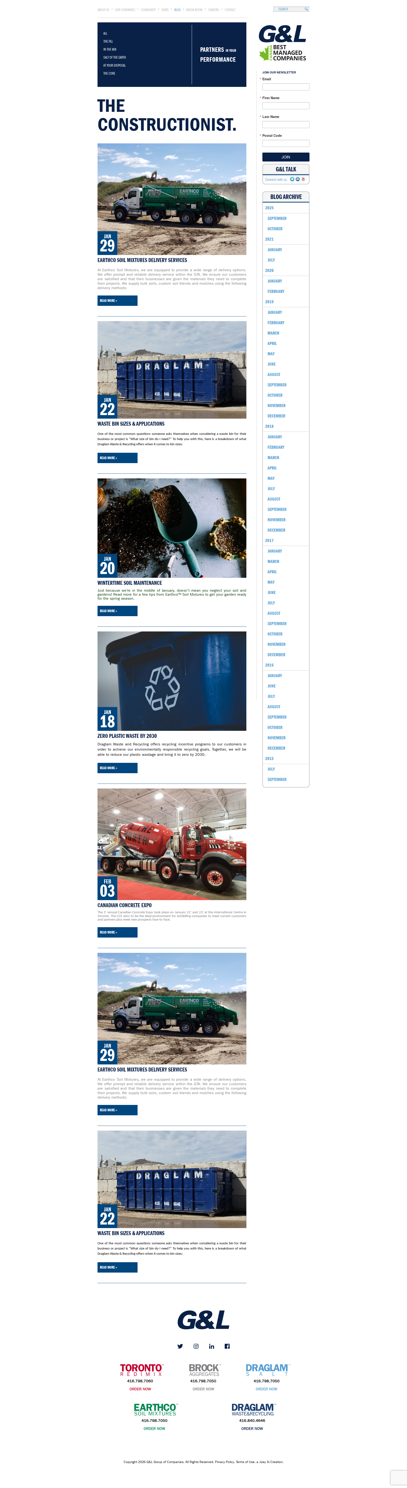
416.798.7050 (203, 1381)
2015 (269, 758)
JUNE (272, 364)
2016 (269, 665)
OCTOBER (275, 228)
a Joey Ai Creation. (270, 1462)
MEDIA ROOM (194, 10)
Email (266, 79)
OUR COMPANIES (125, 10)
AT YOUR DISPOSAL (114, 65)
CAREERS (213, 10)
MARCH (273, 333)
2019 (269, 301)
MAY (271, 353)
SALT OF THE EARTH (114, 57)
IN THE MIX (109, 49)
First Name (271, 97)
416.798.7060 (140, 1381)
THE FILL (108, 41)
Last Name (270, 116)
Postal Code (272, 135)
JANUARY (275, 249)
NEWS (165, 10)
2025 (269, 207)
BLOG (177, 10)
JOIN (286, 157)
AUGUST (274, 374)
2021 (269, 239)
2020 (269, 270)
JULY (271, 260)
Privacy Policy (224, 1462)
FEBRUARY (276, 291)
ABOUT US (103, 10)
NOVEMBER (276, 405)
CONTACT (230, 10)
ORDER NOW (140, 1389)
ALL (105, 33)
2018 (269, 426)
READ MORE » (108, 301)
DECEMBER (276, 416)
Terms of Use (245, 1462)
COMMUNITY (148, 10)
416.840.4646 (252, 1420)
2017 (269, 540)
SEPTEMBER (277, 218)
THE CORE (109, 73)
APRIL (272, 343)
